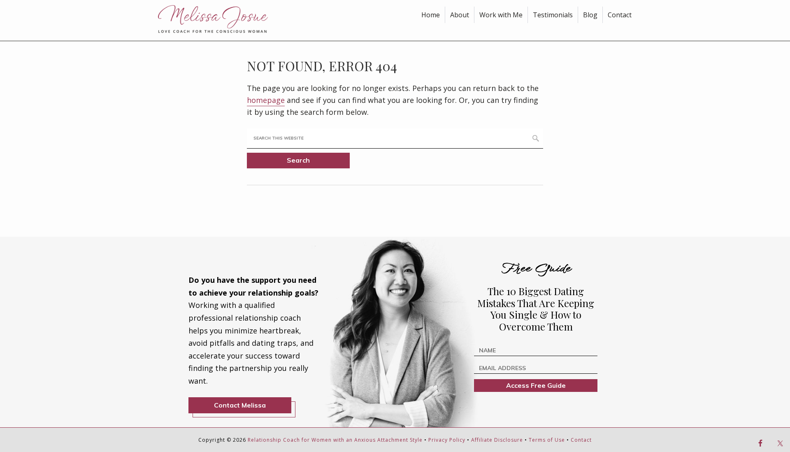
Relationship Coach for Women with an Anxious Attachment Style (335, 439)
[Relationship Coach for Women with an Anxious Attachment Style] (219, 18)
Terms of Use (547, 439)
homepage (266, 100)
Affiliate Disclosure (497, 439)
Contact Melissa (240, 405)
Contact (581, 439)
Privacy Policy (446, 439)
